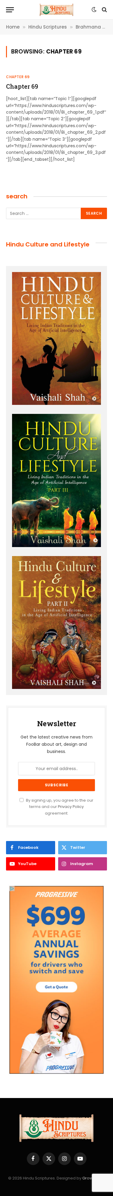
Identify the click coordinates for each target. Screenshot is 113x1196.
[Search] (104, 10)
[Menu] (10, 10)
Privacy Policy (71, 806)
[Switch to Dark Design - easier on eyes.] (94, 9)
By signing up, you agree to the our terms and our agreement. (59, 807)
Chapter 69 (22, 86)
